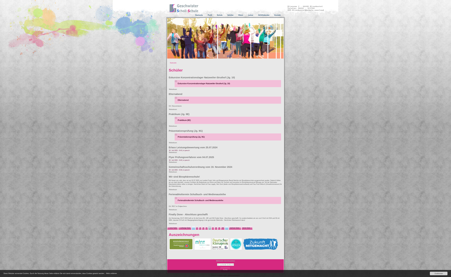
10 (223, 228)
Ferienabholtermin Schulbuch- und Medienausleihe (197, 194)
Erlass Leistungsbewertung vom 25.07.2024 (193, 147)
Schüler (230, 15)
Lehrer (250, 15)
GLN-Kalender (263, 15)
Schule (219, 15)
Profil (210, 15)
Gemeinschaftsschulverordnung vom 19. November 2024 (200, 167)
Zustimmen (439, 273)
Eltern (240, 15)
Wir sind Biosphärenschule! (184, 176)
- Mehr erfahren (111, 273)
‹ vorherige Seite (184, 228)
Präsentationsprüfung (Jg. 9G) (186, 131)
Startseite (199, 15)
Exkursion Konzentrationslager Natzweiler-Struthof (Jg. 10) (202, 77)
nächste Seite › (235, 228)
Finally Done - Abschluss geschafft (188, 214)
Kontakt (277, 15)
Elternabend (175, 94)
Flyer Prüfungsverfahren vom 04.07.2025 (191, 157)
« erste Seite (172, 228)
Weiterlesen (173, 89)
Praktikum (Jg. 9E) (179, 114)
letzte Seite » (247, 228)
